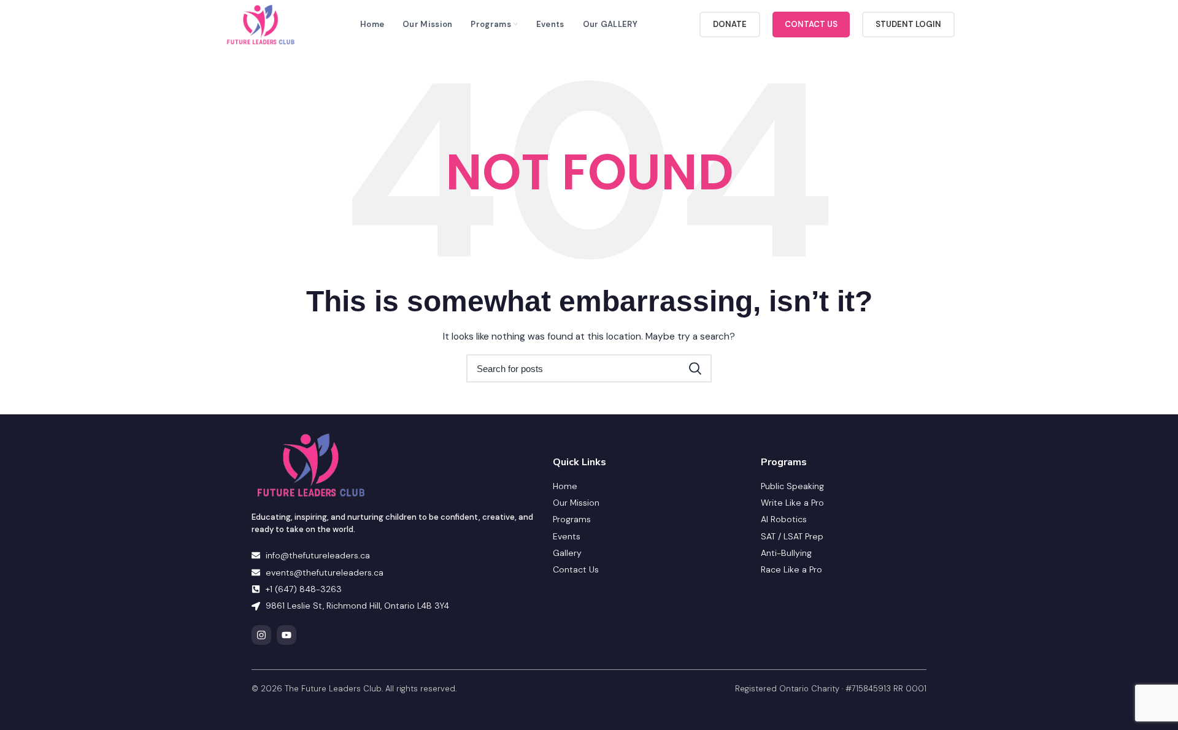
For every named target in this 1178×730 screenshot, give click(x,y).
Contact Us (811, 24)
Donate (730, 24)
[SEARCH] (695, 368)
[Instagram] (261, 635)
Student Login (908, 24)
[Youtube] (286, 635)
